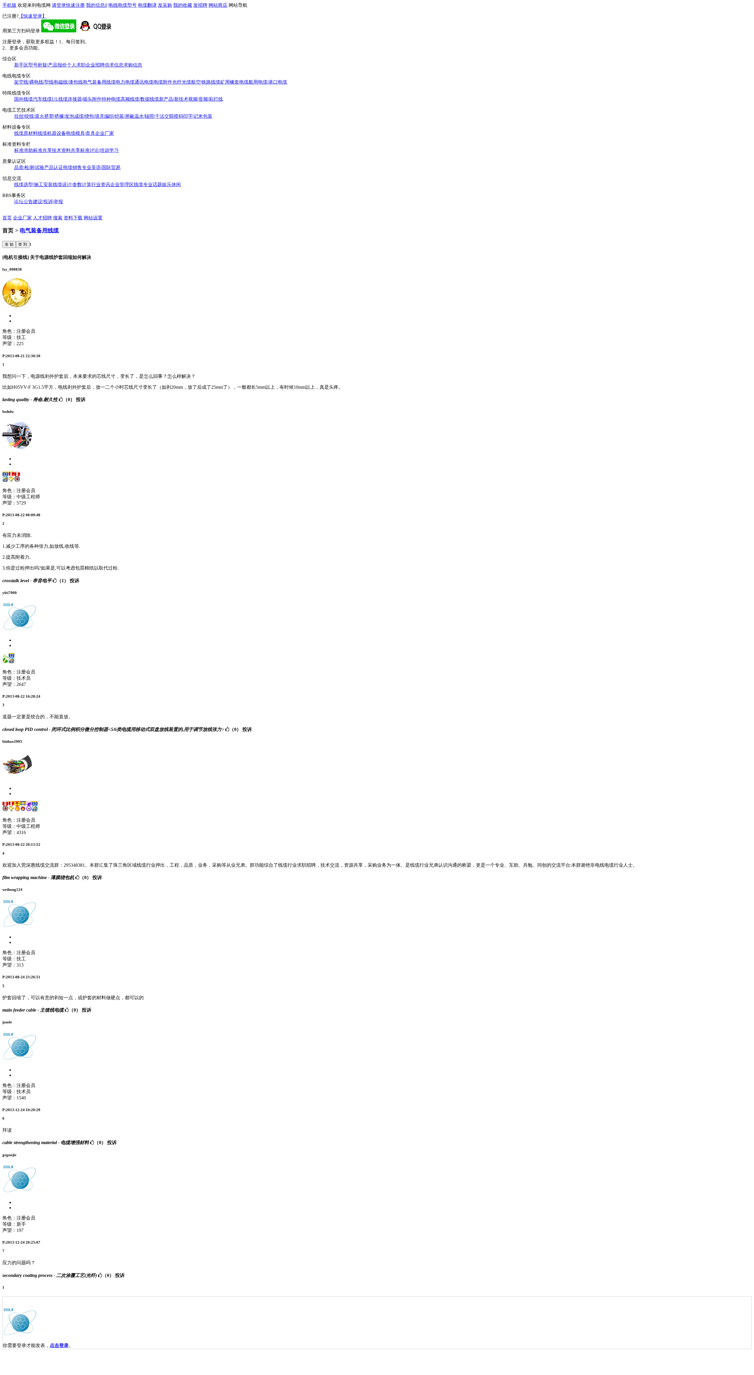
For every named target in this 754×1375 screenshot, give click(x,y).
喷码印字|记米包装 (193, 116)
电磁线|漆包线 (68, 82)
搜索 (57, 217)
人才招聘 (42, 217)
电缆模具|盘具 (80, 133)
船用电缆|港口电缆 (268, 82)
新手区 (21, 64)
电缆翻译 (147, 5)
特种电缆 (111, 99)
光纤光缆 (181, 82)
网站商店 (218, 5)
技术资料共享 (66, 150)
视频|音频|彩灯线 (205, 99)
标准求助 (23, 150)
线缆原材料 (26, 133)
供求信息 (114, 64)
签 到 (22, 244)
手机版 (9, 5)
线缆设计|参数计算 (72, 184)
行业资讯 (100, 184)
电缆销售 (72, 167)
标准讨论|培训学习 (99, 150)
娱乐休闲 (171, 184)
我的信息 (96, 5)
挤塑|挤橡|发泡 (59, 116)
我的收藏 (182, 5)
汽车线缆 (42, 99)
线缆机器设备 (52, 133)
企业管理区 (122, 184)
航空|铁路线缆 (205, 82)
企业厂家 (104, 133)
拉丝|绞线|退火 (29, 116)
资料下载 (73, 217)
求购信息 (132, 64)
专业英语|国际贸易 (101, 167)
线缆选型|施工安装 (33, 184)
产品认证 (53, 167)
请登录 (59, 5)
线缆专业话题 (148, 184)
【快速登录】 (33, 16)
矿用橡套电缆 (234, 82)
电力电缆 (125, 82)
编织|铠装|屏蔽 (119, 116)
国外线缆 (23, 99)
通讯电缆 (144, 82)
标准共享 (42, 150)
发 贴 (9, 244)
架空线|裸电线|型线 (34, 82)
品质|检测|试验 (29, 167)
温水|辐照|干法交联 (154, 116)
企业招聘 (95, 64)
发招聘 (200, 5)
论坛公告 (23, 201)
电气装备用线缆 (99, 82)
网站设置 (93, 217)
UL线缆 (60, 99)
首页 (7, 217)
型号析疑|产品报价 (47, 64)
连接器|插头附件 (85, 99)
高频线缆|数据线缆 (139, 99)
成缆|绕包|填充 (89, 116)
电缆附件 (162, 82)
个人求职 (76, 64)
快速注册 (75, 5)
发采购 (165, 5)
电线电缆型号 (122, 5)
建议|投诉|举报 (48, 201)
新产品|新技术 (173, 99)
